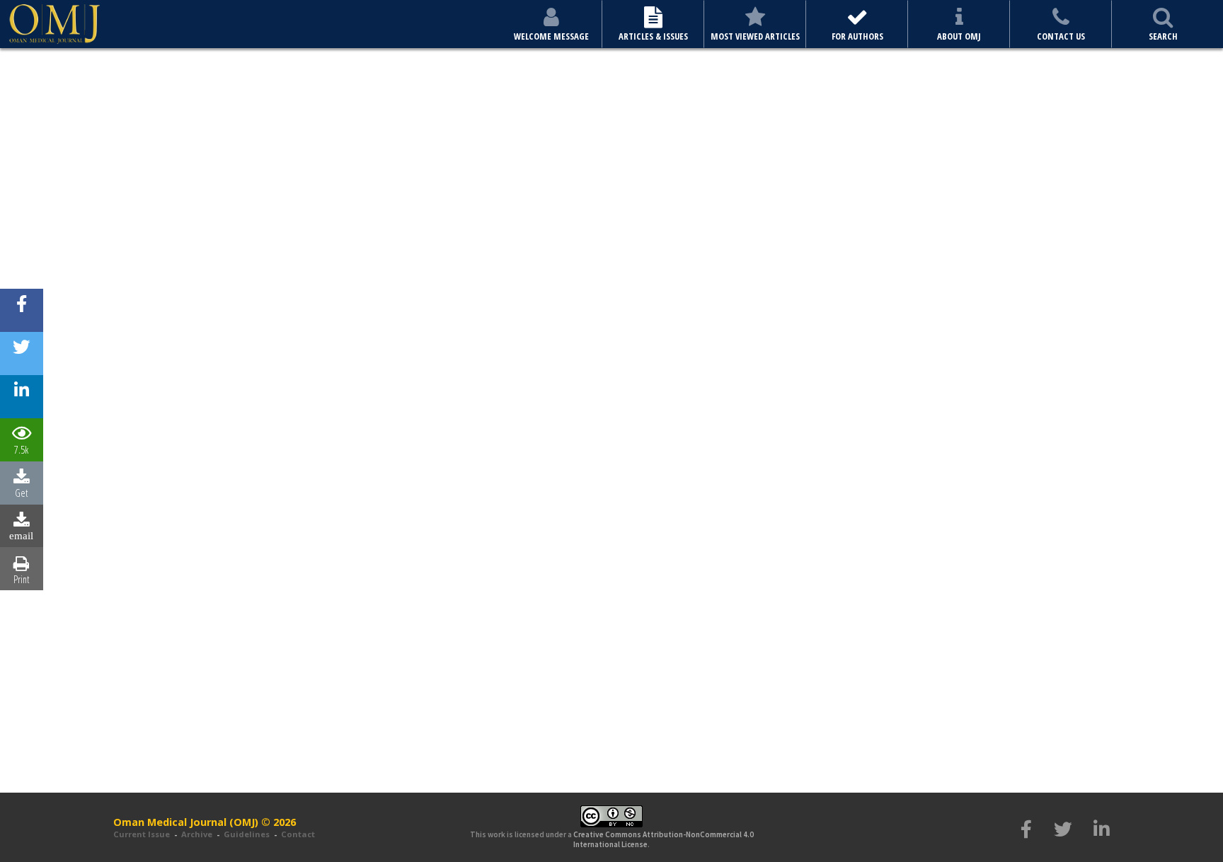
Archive (196, 834)
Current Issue (141, 834)
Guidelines (247, 834)
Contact (298, 834)
